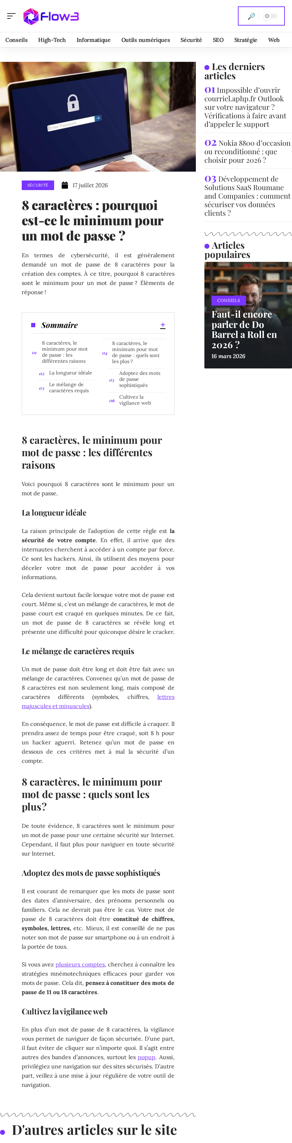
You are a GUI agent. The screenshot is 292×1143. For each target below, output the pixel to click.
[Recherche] (251, 16)
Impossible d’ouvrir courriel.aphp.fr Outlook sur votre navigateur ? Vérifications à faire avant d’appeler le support (245, 107)
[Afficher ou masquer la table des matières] (122, 324)
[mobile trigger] (13, 16)
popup (146, 1057)
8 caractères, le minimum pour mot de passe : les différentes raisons (65, 352)
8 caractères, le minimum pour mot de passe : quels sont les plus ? (136, 352)
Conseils (228, 300)
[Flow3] (51, 16)
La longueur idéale (70, 373)
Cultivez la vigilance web (135, 400)
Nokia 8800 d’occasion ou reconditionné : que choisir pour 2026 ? (247, 151)
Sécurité (38, 185)
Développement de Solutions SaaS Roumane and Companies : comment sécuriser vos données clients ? (247, 195)
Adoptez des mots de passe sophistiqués (139, 379)
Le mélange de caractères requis (69, 387)
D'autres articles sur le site (94, 1129)
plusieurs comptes (80, 964)
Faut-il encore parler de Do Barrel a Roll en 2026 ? (244, 329)
